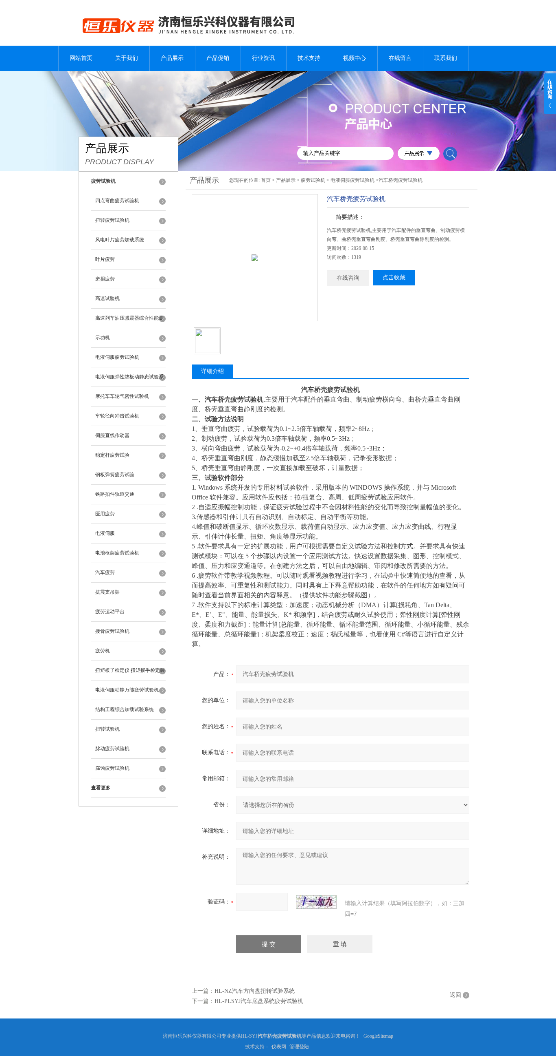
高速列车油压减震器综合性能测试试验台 (129, 321)
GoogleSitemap (378, 1036)
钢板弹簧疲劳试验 (114, 474)
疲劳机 (102, 651)
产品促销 (217, 58)
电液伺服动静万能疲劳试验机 (127, 690)
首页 (266, 180)
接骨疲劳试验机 (112, 631)
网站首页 (81, 58)
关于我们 (126, 58)
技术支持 (309, 58)
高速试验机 (107, 298)
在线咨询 (348, 278)
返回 (455, 995)
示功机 (102, 337)
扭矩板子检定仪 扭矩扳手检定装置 (130, 673)
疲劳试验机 (313, 180)
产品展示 (172, 58)
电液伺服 (105, 533)
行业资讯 (263, 58)
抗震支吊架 (107, 592)
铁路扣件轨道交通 (114, 494)
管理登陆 (299, 1046)
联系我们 (445, 58)
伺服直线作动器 (112, 435)
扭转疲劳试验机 (112, 220)
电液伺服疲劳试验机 (117, 357)
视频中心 (354, 58)
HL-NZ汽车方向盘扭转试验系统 (255, 991)
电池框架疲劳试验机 (117, 553)
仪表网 (278, 1046)
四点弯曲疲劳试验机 (117, 200)
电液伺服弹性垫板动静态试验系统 (129, 380)
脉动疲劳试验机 (112, 748)
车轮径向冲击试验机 (117, 416)
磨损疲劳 (105, 279)
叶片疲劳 (105, 259)
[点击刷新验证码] (316, 902)
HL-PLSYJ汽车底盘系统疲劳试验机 (259, 1001)
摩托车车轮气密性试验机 (122, 396)
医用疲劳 (105, 514)
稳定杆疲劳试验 (112, 455)
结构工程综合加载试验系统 (124, 709)
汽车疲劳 (105, 572)
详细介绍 (212, 371)
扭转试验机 (107, 729)
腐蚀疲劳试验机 (112, 768)
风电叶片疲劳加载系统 (119, 240)
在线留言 (400, 58)
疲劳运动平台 (110, 611)
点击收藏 (394, 277)
